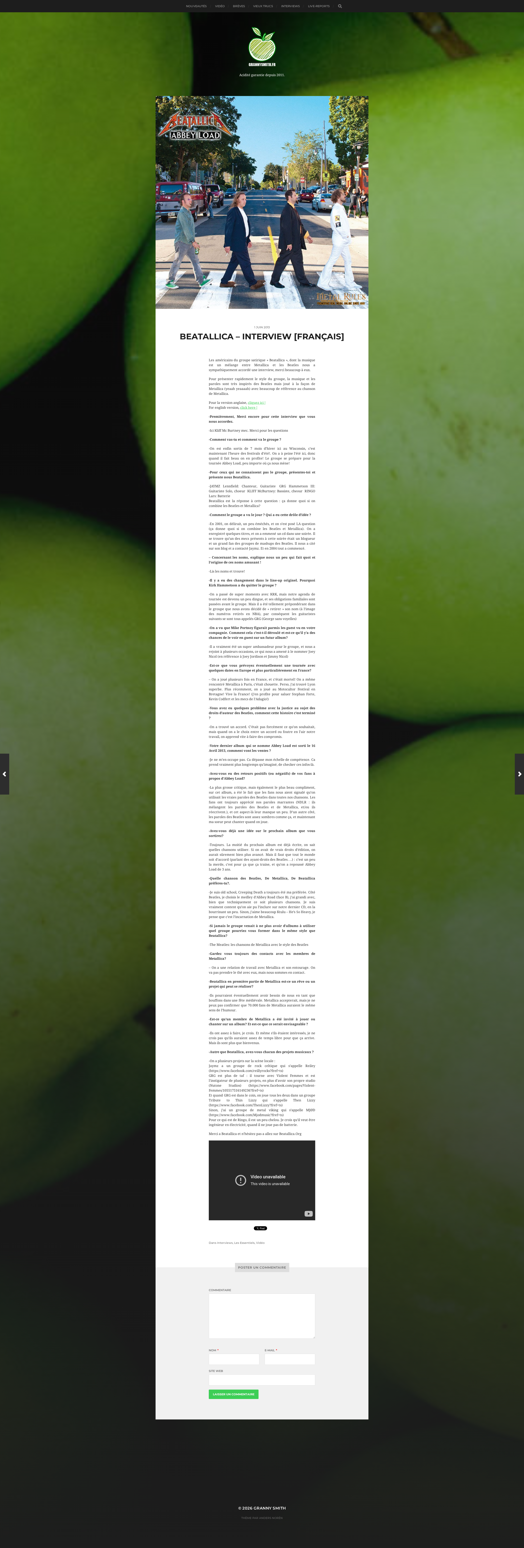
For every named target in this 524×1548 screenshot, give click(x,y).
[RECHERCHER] (340, 6)
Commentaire (220, 1290)
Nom (214, 1350)
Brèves (239, 6)
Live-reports (319, 6)
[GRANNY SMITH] (262, 47)
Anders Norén (271, 1518)
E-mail (271, 1350)
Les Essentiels (244, 1243)
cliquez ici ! (256, 403)
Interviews (290, 6)
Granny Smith (270, 1508)
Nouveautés (196, 6)
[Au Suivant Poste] (519, 774)
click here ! (248, 408)
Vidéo (220, 6)
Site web (216, 1371)
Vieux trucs (263, 6)
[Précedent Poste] (4, 774)
